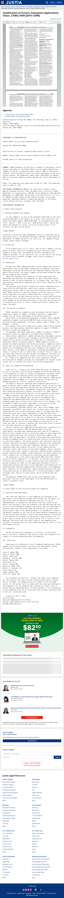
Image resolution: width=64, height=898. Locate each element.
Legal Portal (20, 893)
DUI (33, 790)
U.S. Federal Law (8, 831)
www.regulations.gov (30, 254)
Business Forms (7, 864)
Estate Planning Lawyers (10, 793)
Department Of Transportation (24, 6)
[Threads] (33, 890)
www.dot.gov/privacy (11, 258)
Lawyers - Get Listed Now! (32, 763)
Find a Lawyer (8, 750)
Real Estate (5, 821)
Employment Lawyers (9, 790)
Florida (34, 844)
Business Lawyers (8, 785)
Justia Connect (11, 893)
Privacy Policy (52, 893)
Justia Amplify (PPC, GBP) (40, 869)
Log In (52, 2)
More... (4, 800)
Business (5, 805)
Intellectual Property (8, 815)
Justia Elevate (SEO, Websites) (41, 867)
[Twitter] (38, 890)
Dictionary (35, 808)
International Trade (8, 818)
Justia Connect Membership (40, 859)
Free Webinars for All (11, 681)
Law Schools (36, 805)
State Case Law (36, 839)
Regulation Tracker (10, 6)
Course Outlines (37, 815)
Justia (2, 6)
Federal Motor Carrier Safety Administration (44, 6)
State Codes (35, 836)
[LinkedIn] (24, 890)
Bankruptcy (35, 782)
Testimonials (36, 875)
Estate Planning (37, 793)
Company (28, 893)
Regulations (6, 839)
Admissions (35, 810)
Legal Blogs (6, 862)
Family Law (35, 795)
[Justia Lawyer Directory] (41, 890)
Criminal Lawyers (7, 787)
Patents (4, 869)
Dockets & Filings (7, 849)
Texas (34, 849)
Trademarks (6, 872)
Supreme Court (7, 841)
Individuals (36, 779)
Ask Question (32, 741)
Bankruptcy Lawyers (8, 782)
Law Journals (36, 818)
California (35, 841)
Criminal (34, 785)
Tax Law (5, 823)
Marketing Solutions (39, 856)
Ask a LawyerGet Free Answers (10, 733)
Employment (6, 813)
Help (33, 893)
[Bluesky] (36, 890)
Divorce (34, 787)
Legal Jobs (5, 859)
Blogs (34, 821)
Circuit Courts (6, 844)
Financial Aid (36, 813)
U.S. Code (5, 836)
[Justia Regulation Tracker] (14, 2)
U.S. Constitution (7, 833)
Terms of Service (41, 893)
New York (35, 846)
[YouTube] (26, 890)
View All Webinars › (32, 717)
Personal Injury (37, 798)
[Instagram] (31, 890)
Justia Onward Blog (38, 872)
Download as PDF (55, 19)
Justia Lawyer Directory (39, 862)
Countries (5, 875)
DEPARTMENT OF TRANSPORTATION (18, 116)
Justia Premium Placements (40, 864)
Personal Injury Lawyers (10, 798)
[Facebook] (28, 890)
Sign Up (59, 2)
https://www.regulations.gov (47, 219)
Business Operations (9, 810)
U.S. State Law (37, 831)
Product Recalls (7, 867)
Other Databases (8, 856)
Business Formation (8, 808)
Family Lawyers (7, 795)
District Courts (7, 846)
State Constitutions (38, 833)
